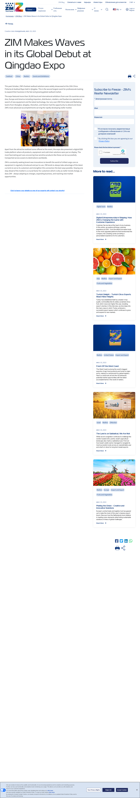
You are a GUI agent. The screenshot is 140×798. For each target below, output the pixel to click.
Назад (10, 23)
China (18, 76)
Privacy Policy (104, 141)
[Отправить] (117, 547)
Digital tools (101, 206)
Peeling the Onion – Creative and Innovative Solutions (110, 506)
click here (50, 790)
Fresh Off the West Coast (107, 366)
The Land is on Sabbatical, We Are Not (113, 433)
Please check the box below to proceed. (107, 147)
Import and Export (115, 278)
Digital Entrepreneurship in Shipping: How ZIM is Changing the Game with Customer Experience (114, 219)
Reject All (108, 790)
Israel (99, 422)
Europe (106, 490)
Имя (96, 108)
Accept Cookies (122, 790)
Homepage (10, 16)
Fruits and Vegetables (104, 283)
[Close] (137, 790)
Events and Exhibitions (41, 76)
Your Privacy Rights (94, 790)
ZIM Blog (18, 16)
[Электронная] (123, 547)
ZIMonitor (113, 422)
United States (109, 355)
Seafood (9, 76)
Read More (100, 239)
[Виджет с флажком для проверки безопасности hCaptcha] (112, 152)
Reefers (26, 76)
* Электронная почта (103, 99)
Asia (98, 278)
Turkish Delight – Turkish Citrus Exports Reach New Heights (113, 295)
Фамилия (98, 117)
